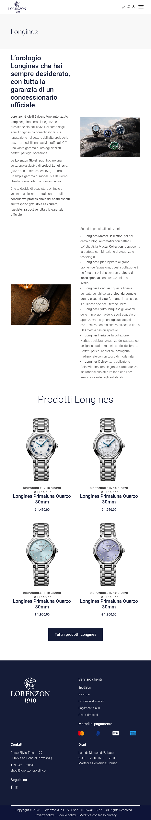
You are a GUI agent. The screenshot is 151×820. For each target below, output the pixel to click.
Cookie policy (66, 815)
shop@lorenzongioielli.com (29, 770)
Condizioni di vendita (91, 701)
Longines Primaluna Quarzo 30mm (42, 499)
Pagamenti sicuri (89, 708)
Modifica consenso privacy (98, 815)
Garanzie (84, 694)
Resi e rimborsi (88, 715)
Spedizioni (84, 687)
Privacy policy (44, 815)
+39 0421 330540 (23, 765)
